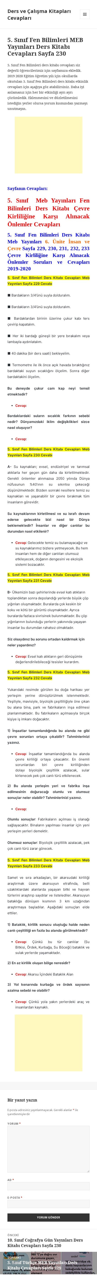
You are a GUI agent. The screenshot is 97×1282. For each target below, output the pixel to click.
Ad (10, 1180)
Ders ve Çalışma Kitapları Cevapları (39, 14)
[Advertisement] (48, 145)
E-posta (14, 1198)
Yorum (14, 1124)
